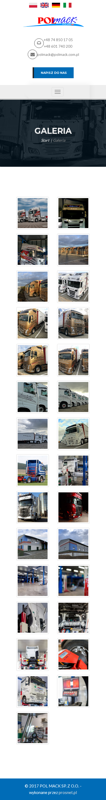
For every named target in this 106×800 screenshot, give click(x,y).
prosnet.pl (68, 792)
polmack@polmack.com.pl (58, 54)
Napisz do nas (54, 73)
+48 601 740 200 (58, 46)
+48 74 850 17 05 (58, 40)
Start (45, 140)
